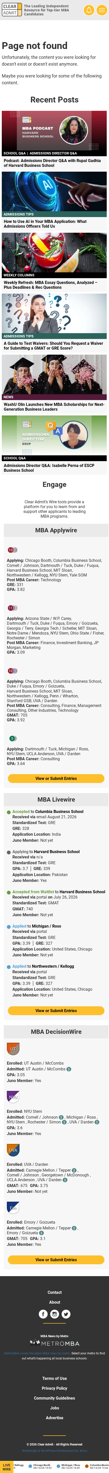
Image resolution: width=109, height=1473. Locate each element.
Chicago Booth (38, 1465)
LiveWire (7, 1467)
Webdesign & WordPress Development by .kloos (54, 1451)
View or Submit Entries (56, 778)
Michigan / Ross (67, 1465)
